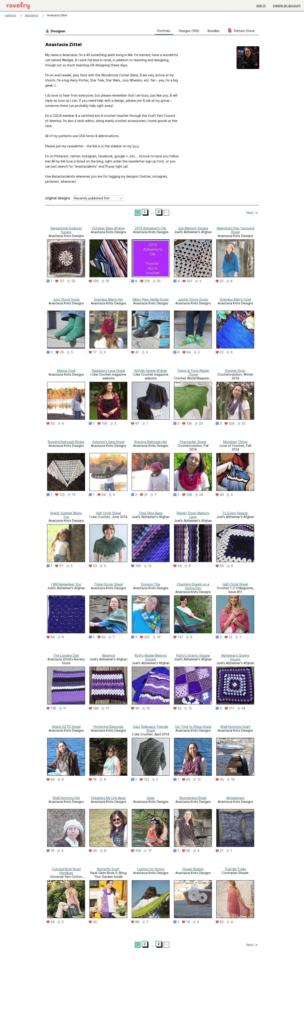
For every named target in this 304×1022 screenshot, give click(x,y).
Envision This (150, 584)
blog (135, 146)
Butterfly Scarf (108, 869)
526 (232, 423)
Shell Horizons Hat (66, 798)
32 (243, 423)
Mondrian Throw (235, 442)
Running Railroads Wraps (66, 442)
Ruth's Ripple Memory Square (151, 657)
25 (73, 281)
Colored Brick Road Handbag (66, 871)
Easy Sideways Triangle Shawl (150, 728)
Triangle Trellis (235, 869)
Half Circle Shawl (108, 513)
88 (137, 922)
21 (221, 850)
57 (61, 566)
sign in (261, 5)
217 (231, 708)
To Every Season (235, 513)
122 (146, 779)
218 (147, 281)
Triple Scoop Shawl (108, 584)
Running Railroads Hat (150, 442)
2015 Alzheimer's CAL (150, 228)
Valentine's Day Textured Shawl (235, 230)
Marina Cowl (66, 370)
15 (73, 494)
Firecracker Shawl (193, 442)
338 (189, 494)
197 (189, 281)
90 (188, 779)
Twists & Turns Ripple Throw (193, 372)
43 (222, 494)
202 (147, 637)
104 (138, 850)
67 (137, 423)
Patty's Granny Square (193, 655)
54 (180, 566)
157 (180, 637)
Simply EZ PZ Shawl (66, 727)
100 (104, 423)
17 (95, 352)
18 (95, 779)
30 (95, 922)
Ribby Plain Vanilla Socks (151, 299)
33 (158, 281)
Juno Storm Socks (66, 299)
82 (222, 922)
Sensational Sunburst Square (66, 230)
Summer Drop (235, 370)
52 (103, 637)
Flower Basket (193, 869)
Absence (108, 655)
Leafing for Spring (150, 869)
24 (201, 494)
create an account (286, 5)
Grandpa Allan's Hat (108, 299)
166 (138, 566)
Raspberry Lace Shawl (108, 370)
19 (158, 637)
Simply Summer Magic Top (66, 515)
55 (53, 423)
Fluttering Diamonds (108, 727)
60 (188, 850)
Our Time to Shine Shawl (193, 727)
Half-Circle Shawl (235, 584)
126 (53, 708)
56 (137, 708)
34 (53, 922)
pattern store (244, 31)
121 (61, 281)
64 (189, 352)
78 (62, 352)
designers (31, 15)
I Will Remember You (66, 584)
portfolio (163, 31)
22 (221, 281)
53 (95, 566)
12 (149, 566)
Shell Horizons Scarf (235, 727)
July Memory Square (193, 228)
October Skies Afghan (108, 228)
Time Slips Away (151, 513)
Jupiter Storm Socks (193, 299)
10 (233, 779)
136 (189, 423)
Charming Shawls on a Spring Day (193, 586)
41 (137, 352)
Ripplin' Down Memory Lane (193, 515)
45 (222, 779)
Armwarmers (235, 798)
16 (107, 281)
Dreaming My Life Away (108, 798)
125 (62, 494)
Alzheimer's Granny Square (235, 657)
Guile (150, 798)
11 (64, 708)
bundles (213, 31)
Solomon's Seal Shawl (108, 442)
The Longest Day (66, 655)
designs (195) (189, 31)
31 (146, 494)
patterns (10, 15)
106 (96, 281)
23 (201, 423)
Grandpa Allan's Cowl (235, 299)
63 (53, 779)
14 (188, 922)
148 (96, 708)
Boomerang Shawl (193, 798)
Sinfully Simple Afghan (150, 370)
